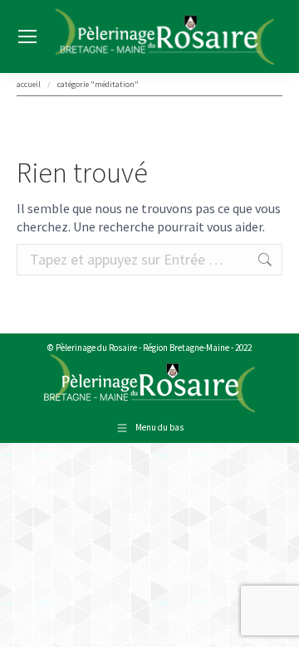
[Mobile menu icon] (27, 36)
